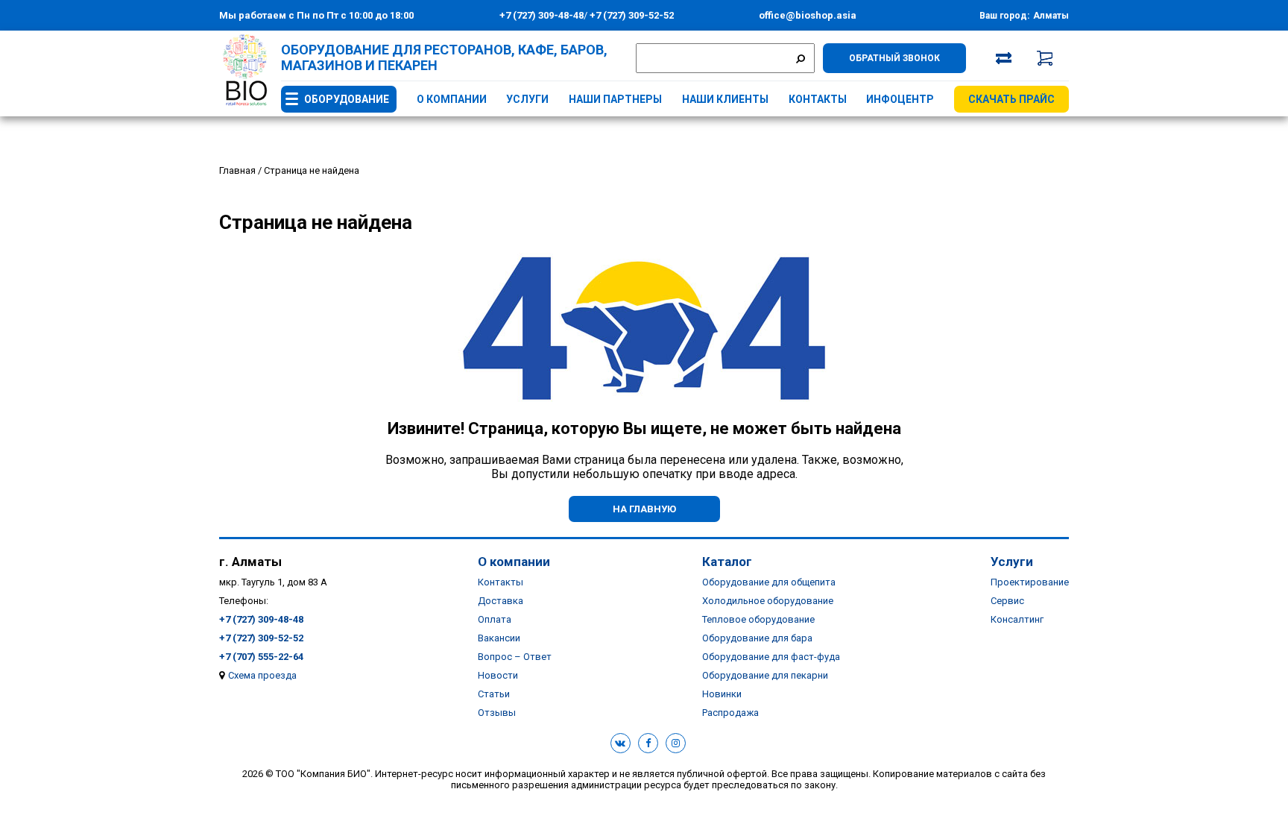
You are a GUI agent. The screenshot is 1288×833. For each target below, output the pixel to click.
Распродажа (730, 712)
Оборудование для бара (757, 638)
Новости (498, 675)
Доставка (500, 600)
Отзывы (497, 712)
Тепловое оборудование (758, 619)
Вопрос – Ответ (515, 656)
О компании (452, 99)
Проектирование (1030, 582)
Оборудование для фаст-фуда (771, 656)
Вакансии (499, 638)
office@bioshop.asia (807, 15)
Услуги (527, 99)
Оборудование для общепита (769, 582)
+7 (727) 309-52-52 (630, 15)
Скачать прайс (1011, 99)
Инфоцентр (900, 99)
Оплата (494, 619)
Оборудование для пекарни (765, 675)
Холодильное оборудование (767, 600)
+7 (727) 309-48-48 (541, 15)
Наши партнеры (615, 99)
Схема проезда (262, 675)
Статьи (494, 694)
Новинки (722, 694)
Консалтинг (1017, 619)
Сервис (1007, 600)
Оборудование (346, 99)
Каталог (727, 561)
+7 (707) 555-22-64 (261, 656)
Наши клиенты (725, 99)
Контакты (818, 99)
